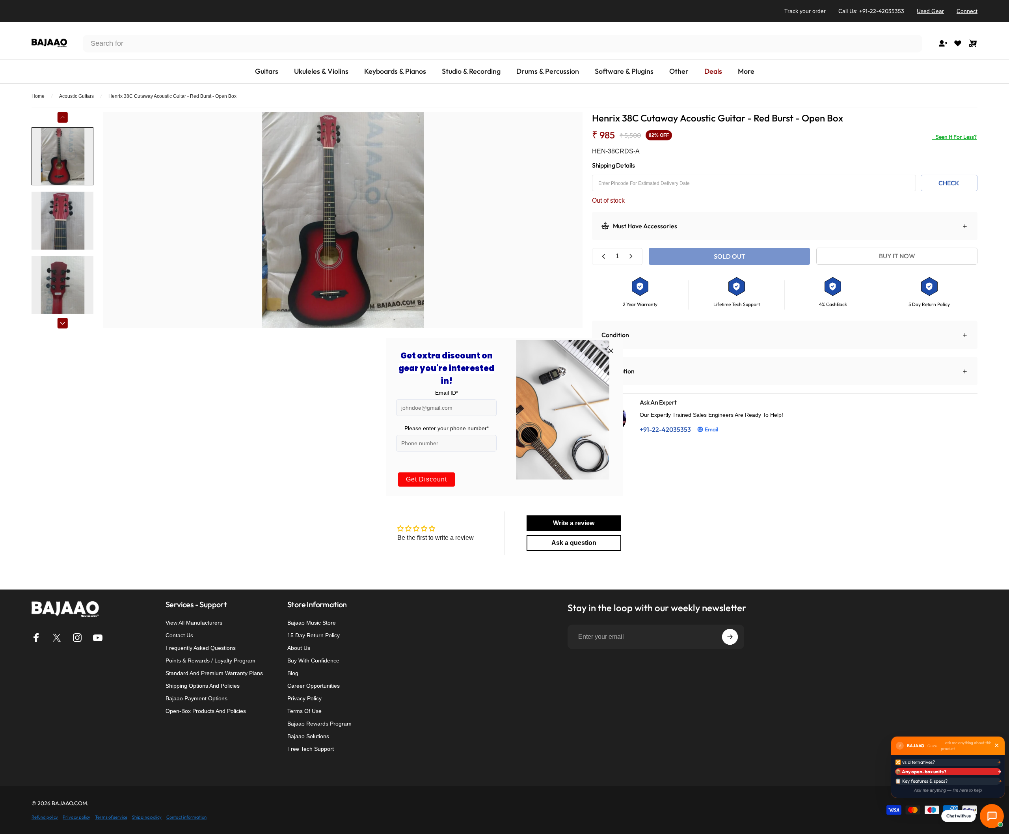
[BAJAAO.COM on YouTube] (97, 637)
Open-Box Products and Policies (206, 711)
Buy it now (897, 256)
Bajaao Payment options (196, 698)
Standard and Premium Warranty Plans (214, 673)
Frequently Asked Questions (201, 648)
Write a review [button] (573, 523)
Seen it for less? (954, 136)
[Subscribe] (730, 637)
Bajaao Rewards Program (319, 723)
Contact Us (179, 635)
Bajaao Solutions (308, 736)
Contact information (186, 817)
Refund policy (45, 817)
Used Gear (930, 11)
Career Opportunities (313, 686)
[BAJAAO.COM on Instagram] (77, 637)
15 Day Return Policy (313, 635)
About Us (298, 648)
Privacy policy (76, 817)
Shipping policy (147, 817)
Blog (292, 673)
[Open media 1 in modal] (343, 220)
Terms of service (111, 817)
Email (711, 429)
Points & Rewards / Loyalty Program (210, 660)
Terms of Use (304, 711)
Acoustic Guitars (76, 96)
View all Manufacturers (194, 622)
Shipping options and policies (203, 686)
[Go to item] (62, 156)
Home (38, 96)
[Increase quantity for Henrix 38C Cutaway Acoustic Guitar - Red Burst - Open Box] (631, 256)
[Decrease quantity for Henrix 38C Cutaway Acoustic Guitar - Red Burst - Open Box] (604, 256)
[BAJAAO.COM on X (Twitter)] (56, 637)
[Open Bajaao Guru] (992, 816)
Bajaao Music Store (311, 622)
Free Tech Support (310, 749)
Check (948, 183)
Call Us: (871, 11)
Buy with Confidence (313, 660)
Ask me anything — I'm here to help (948, 790)
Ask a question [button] (573, 542)
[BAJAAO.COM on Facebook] (36, 637)
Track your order (805, 11)
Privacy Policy (304, 698)
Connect (967, 11)
